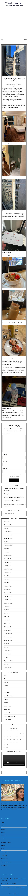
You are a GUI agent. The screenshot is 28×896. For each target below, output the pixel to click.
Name (4, 454)
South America (7, 706)
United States (7, 719)
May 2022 (6, 579)
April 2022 (6, 582)
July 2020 (6, 643)
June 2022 (6, 576)
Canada (6, 685)
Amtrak (6, 682)
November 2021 (8, 596)
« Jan (4, 747)
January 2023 (7, 559)
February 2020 (7, 650)
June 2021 (6, 613)
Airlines (6, 678)
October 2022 (7, 565)
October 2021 (7, 599)
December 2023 (8, 545)
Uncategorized (7, 712)
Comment (6, 434)
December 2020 (8, 633)
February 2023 (7, 555)
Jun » (7, 747)
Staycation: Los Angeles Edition (12, 500)
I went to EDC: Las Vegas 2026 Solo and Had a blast (13, 878)
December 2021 (8, 592)
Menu (25, 39)
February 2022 (7, 586)
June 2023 (6, 552)
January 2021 (7, 630)
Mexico (6, 702)
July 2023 (6, 548)
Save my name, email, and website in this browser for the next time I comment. (14, 475)
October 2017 (7, 657)
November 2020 (8, 637)
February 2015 (7, 667)
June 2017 (6, 664)
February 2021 (7, 626)
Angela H (14, 86)
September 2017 (8, 661)
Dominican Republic (9, 695)
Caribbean (6, 689)
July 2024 (6, 542)
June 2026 (6, 521)
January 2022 (7, 589)
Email (4, 461)
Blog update (7, 494)
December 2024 (8, 531)
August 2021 (7, 606)
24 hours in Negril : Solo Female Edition (14, 497)
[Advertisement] (14, 23)
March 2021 (7, 623)
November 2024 (8, 535)
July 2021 (6, 609)
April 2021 (6, 620)
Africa (5, 675)
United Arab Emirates (9, 716)
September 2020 (8, 640)
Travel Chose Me (14, 3)
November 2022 (8, 562)
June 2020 (6, 647)
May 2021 (6, 616)
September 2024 (8, 538)
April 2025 (6, 528)
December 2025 (8, 524)
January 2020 (7, 654)
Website (5, 468)
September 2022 (8, 569)
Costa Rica (6, 692)
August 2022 (7, 572)
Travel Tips (7, 709)
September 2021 (8, 603)
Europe (6, 699)
